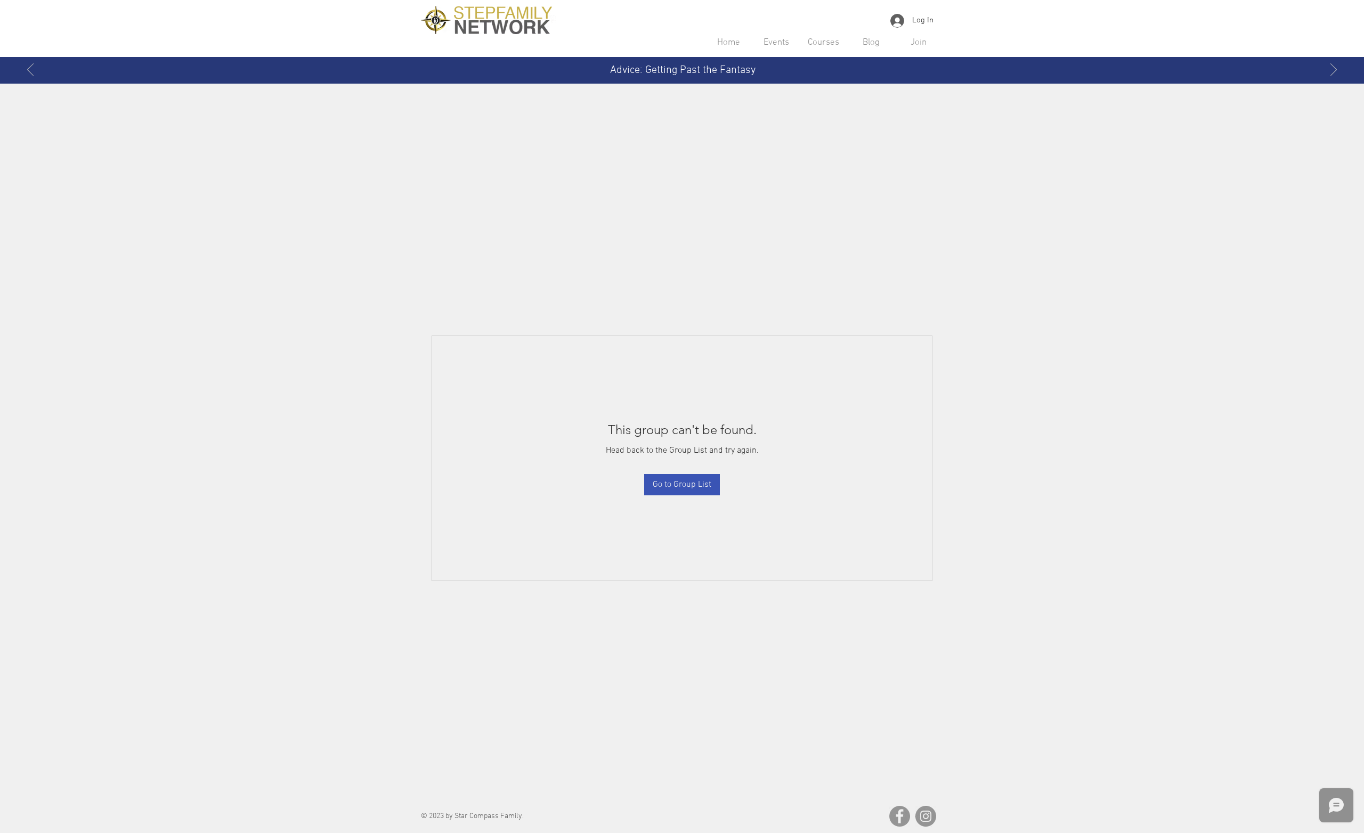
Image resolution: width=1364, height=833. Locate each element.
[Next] (1333, 70)
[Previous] (30, 70)
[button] (776, 42)
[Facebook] (899, 816)
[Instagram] (925, 816)
